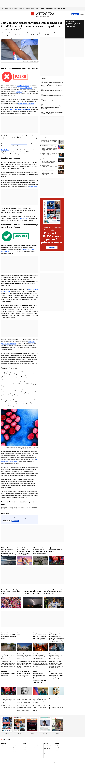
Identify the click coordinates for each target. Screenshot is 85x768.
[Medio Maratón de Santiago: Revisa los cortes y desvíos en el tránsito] (11, 602)
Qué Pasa (3, 20)
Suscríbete (15, 520)
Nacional (11, 8)
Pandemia (29, 507)
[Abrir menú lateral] (2, 14)
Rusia (28, 109)
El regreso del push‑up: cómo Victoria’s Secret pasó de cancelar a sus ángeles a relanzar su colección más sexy (40, 636)
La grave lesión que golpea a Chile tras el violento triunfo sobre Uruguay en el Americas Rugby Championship (56, 656)
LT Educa (63, 8)
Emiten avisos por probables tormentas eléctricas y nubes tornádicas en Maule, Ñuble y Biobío (32, 592)
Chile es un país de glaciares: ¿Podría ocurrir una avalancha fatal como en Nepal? (40, 550)
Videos (37, 8)
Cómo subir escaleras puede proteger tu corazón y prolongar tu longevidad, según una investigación (39, 656)
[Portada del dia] (51, 223)
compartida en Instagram (23, 85)
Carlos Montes (6, 38)
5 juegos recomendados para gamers (55, 549)
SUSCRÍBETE (51, 247)
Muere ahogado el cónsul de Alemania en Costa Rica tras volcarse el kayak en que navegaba (51, 91)
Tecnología (21, 8)
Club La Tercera (49, 8)
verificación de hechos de (26, 87)
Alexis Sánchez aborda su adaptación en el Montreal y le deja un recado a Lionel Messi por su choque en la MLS (49, 155)
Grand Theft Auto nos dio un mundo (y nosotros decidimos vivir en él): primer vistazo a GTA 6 (24, 551)
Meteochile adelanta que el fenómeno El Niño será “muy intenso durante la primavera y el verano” (8, 551)
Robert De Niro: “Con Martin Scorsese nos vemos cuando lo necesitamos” (52, 113)
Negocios (16, 8)
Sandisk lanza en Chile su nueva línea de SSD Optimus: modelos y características (8, 707)
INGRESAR (82, 14)
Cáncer (2, 508)
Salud (22, 507)
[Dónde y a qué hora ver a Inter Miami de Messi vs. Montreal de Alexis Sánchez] (54, 602)
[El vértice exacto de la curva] (24, 647)
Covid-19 (33, 507)
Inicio (2, 8)
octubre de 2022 (33, 186)
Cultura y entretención (23, 671)
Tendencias (36, 631)
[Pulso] (19, 731)
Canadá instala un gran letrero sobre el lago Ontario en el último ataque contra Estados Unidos (52, 101)
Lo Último (42, 8)
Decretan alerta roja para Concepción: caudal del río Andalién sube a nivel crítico (52, 96)
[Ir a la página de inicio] (42, 14)
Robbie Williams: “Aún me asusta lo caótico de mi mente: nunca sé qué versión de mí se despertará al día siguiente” (24, 700)
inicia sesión (6, 520)
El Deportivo (27, 8)
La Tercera (14, 507)
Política (6, 8)
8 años (16, 508)
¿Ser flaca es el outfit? (54, 698)
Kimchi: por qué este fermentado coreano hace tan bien (56, 707)
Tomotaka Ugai (23, 218)
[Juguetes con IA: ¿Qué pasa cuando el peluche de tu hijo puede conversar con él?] (56, 691)
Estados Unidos (18, 109)
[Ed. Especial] (45, 731)
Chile (25, 507)
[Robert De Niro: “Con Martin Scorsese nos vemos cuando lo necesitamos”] (61, 142)
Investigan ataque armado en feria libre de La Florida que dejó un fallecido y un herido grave (8, 656)
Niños (13, 508)
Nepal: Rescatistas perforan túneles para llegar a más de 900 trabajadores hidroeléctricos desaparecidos (52, 107)
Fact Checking (9, 507)
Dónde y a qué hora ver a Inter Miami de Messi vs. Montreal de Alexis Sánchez (53, 591)
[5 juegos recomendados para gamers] (56, 560)
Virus (36, 507)
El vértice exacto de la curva (23, 633)
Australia (11, 109)
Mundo (32, 8)
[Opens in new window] (32, 731)
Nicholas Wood (5, 150)
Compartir (4, 63)
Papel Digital (57, 8)
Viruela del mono (8, 508)
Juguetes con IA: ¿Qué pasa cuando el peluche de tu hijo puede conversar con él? (56, 676)
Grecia (24, 109)
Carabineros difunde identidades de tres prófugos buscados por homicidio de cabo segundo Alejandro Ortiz (49, 172)
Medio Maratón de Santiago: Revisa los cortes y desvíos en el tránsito (10, 591)
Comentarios (10, 63)
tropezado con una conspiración (26, 103)
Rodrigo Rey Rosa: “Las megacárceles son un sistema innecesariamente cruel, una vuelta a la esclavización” (24, 708)
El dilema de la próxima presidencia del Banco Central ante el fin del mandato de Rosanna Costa (24, 656)
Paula (50, 671)
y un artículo (19, 91)
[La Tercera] (6, 731)
